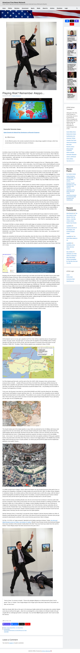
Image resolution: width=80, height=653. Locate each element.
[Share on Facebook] (67, 21)
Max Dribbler (69, 251)
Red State (69, 144)
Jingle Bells (6, 631)
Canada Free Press (71, 140)
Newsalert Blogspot (71, 154)
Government (25, 8)
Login (66, 8)
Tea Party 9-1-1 (70, 160)
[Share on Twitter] (72, 21)
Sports (32, 8)
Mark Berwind (69, 213)
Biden (5, 627)
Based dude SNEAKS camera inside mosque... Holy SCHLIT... (71, 96)
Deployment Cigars (71, 134)
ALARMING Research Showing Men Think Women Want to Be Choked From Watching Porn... (72, 82)
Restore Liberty (70, 146)
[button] (77, 8)
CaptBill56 (69, 225)
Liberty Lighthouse (71, 156)
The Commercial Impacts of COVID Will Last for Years (15, 630)
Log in (68, 274)
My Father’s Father (71, 174)
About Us (45, 8)
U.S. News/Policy (19, 627)
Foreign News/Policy (11, 627)
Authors (52, 8)
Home (4, 8)
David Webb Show (71, 131)
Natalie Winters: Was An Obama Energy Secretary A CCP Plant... (72, 39)
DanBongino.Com (70, 136)
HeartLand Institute (71, 142)
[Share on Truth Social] (76, 21)
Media (38, 8)
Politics (10, 8)
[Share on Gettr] (72, 24)
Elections (16, 8)
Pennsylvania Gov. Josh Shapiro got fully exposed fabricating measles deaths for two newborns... (72, 67)
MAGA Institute (70, 152)
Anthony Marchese (46, 651)
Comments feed (70, 279)
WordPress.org (70, 281)
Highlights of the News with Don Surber (70, 191)
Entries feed (69, 277)
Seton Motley (69, 158)
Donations (59, 8)
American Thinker (70, 138)
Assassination (7, 629)
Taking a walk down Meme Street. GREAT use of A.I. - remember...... (72, 53)
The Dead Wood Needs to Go (71, 238)
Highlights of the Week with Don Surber (70, 246)
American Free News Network (13, 2)
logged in (11, 643)
